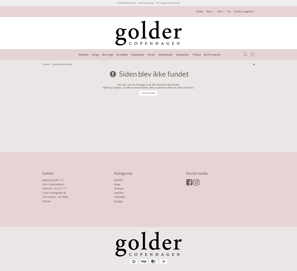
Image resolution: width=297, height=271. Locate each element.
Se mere (118, 201)
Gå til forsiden (148, 93)
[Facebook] (189, 184)
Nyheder (118, 180)
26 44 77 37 (60, 188)
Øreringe (118, 188)
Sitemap (46, 201)
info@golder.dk (58, 192)
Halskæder (119, 197)
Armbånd (119, 192)
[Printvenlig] (253, 64)
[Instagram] (196, 184)
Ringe (117, 184)
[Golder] (148, 33)
